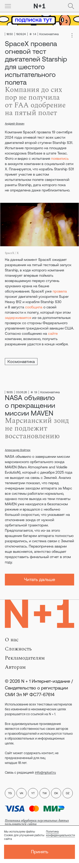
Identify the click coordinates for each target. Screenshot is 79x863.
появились (60, 158)
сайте (53, 333)
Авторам (15, 667)
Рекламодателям (25, 658)
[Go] (8, 6)
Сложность (18, 649)
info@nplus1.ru (45, 772)
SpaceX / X (12, 253)
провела (60, 291)
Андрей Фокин (14, 123)
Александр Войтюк (17, 450)
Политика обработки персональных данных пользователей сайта (37, 822)
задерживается (18, 317)
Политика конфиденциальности (60, 833)
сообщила (33, 307)
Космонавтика (21, 361)
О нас (11, 640)
